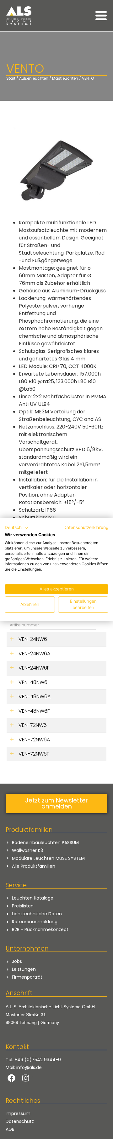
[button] (17, 528)
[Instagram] (26, 1078)
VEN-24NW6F (34, 667)
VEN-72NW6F (34, 753)
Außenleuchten (33, 78)
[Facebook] (11, 1078)
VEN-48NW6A (35, 696)
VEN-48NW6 (33, 682)
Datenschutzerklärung (85, 527)
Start (10, 78)
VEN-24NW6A (34, 653)
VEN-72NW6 (33, 725)
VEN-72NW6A (34, 739)
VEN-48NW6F (34, 711)
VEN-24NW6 (33, 639)
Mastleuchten (65, 78)
